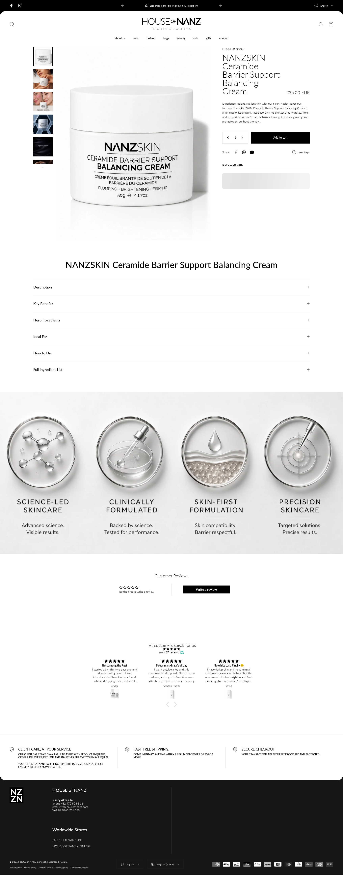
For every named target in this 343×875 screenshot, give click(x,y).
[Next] (220, 5)
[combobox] (323, 5)
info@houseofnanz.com (73, 806)
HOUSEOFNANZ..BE (67, 840)
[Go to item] (43, 56)
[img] (171, 649)
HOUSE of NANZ (233, 48)
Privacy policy (30, 867)
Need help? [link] (304, 152)
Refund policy (16, 867)
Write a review (206, 589)
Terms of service (46, 867)
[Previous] (122, 5)
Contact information (80, 867)
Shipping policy (61, 867)
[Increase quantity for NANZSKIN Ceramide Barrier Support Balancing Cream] (243, 137)
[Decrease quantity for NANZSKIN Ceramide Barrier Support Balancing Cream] (227, 137)
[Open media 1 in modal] (133, 143)
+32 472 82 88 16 (72, 803)
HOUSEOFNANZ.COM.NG (71, 846)
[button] (168, 704)
